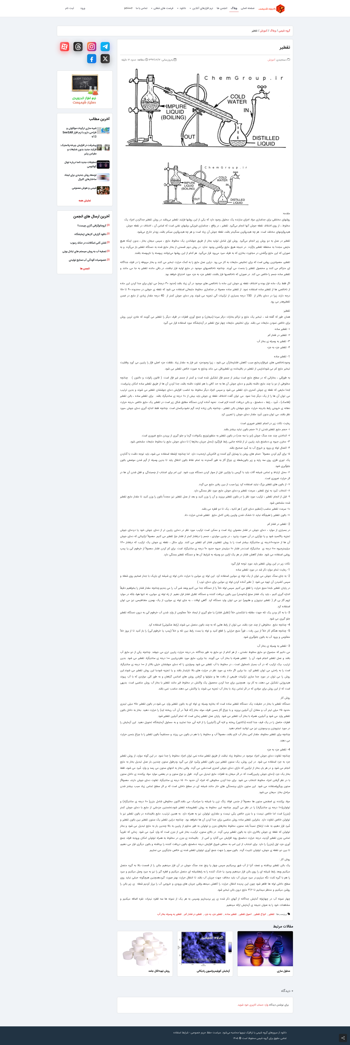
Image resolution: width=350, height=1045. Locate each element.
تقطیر (271, 914)
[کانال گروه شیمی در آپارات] (64, 46)
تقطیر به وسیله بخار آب (169, 914)
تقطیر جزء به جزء (213, 914)
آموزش (263, 31)
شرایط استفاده (180, 1033)
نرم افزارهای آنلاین (202, 8)
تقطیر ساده (231, 914)
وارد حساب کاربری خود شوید (253, 1005)
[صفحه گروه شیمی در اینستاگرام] (91, 46)
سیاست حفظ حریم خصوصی (206, 1033)
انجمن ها (222, 8)
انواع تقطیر (260, 914)
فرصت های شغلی (163, 8)
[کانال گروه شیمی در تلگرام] (105, 46)
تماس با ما (141, 8)
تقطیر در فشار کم (193, 914)
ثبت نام (69, 8)
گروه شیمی (284, 31)
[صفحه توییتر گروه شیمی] (105, 58)
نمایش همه (85, 201)
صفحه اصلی (247, 8)
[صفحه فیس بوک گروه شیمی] (91, 58)
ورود (82, 8)
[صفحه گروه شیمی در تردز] (78, 46)
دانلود (183, 8)
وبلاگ (234, 8)
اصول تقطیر (245, 914)
